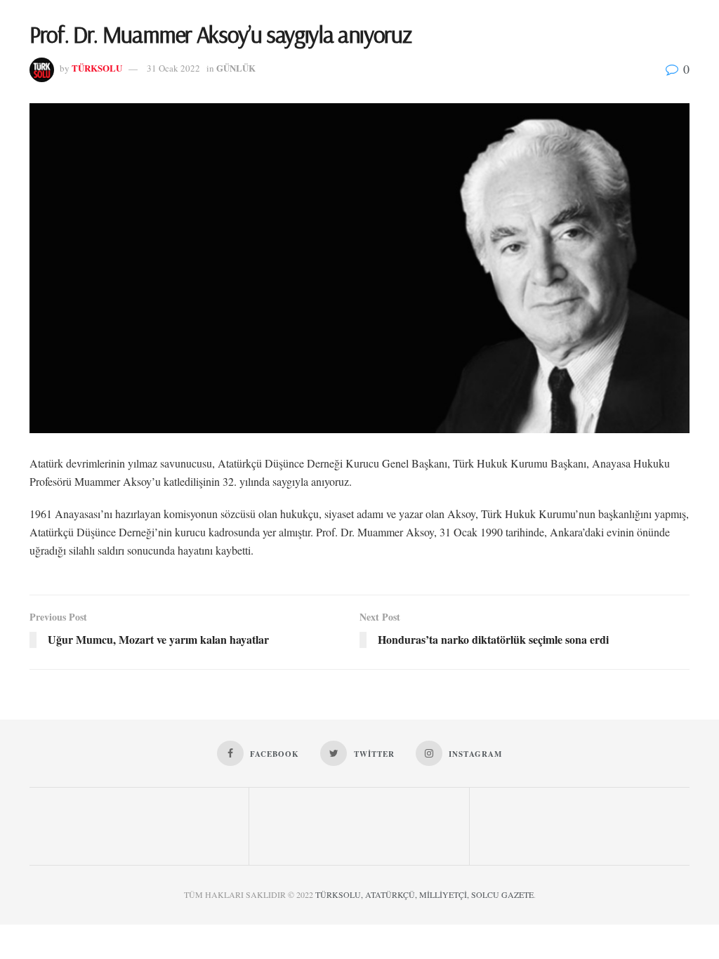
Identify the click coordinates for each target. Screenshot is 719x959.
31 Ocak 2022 (173, 68)
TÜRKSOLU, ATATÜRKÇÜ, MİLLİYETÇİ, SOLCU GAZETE (424, 894)
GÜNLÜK (236, 67)
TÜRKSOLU (97, 67)
